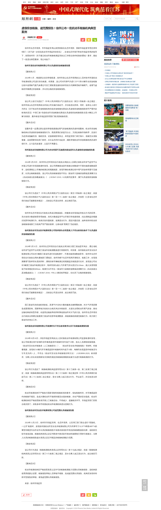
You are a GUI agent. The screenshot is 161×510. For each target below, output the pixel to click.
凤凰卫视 (45, 2)
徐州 (49, 19)
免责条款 (94, 505)
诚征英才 (77, 505)
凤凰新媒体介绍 (38, 505)
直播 (39, 2)
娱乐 (57, 2)
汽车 (71, 2)
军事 (86, 2)
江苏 (44, 19)
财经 (52, 2)
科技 (81, 2)
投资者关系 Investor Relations (54, 505)
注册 (123, 2)
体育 (61, 2)
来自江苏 (38, 40)
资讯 (29, 2)
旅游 (96, 2)
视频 (34, 2)
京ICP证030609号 (122, 505)
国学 (106, 2)
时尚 (66, 2)
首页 (24, 2)
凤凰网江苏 (31, 37)
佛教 (101, 2)
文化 (91, 2)
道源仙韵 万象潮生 (112, 64)
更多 (116, 2)
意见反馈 (103, 505)
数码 (111, 2)
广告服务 (68, 505)
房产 (76, 2)
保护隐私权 (85, 505)
